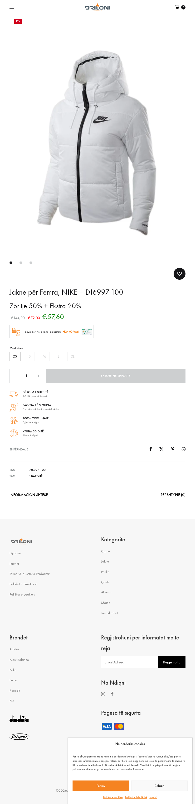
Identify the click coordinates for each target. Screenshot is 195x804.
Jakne (105, 561)
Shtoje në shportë (115, 376)
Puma (13, 680)
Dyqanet (15, 553)
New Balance (19, 659)
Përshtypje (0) (173, 494)
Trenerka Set (109, 613)
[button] (15, 356)
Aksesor (106, 592)
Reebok (15, 690)
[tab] (29, 496)
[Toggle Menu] (12, 7)
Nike (13, 670)
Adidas (14, 649)
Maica (105, 603)
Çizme (105, 551)
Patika (105, 572)
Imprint (153, 797)
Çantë (105, 582)
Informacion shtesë (29, 494)
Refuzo (159, 786)
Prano (101, 786)
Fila (12, 701)
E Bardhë (36, 476)
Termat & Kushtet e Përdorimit (29, 574)
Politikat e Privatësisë (136, 797)
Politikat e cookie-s (113, 797)
